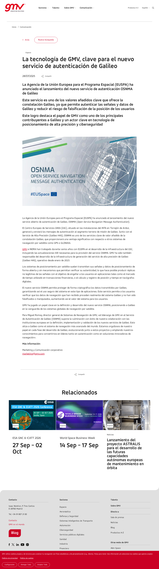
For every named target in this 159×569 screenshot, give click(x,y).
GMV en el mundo (16, 524)
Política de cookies (26, 558)
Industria (64, 544)
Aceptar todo (42, 565)
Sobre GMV (69, 8)
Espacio (28, 53)
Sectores (43, 8)
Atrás (27, 40)
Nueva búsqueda (46, 40)
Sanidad (63, 539)
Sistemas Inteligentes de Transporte (76, 521)
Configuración (9, 565)
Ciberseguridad (66, 530)
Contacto (13, 520)
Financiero (64, 548)
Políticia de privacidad (10, 558)
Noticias (114, 522)
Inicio (14, 27)
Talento (55, 8)
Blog (14, 533)
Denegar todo (26, 565)
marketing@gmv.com (33, 354)
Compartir (48, 76)
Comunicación (86, 8)
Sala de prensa (117, 517)
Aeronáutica (65, 512)
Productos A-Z (133, 8)
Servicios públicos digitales (72, 535)
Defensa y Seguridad (69, 516)
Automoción (65, 525)
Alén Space (116, 548)
